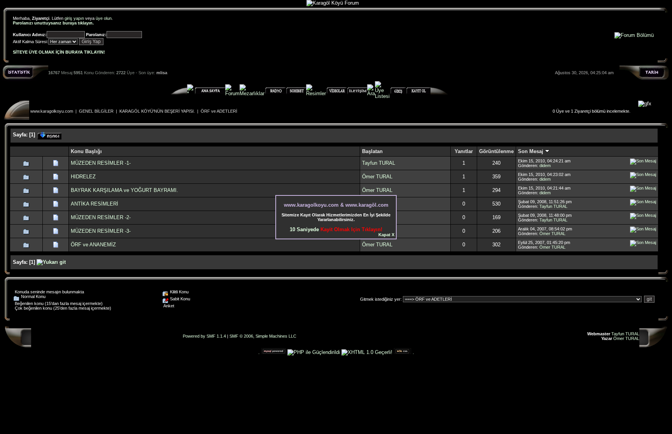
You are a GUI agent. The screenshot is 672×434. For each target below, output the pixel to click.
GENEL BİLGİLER (96, 111)
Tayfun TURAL (378, 163)
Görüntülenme (496, 151)
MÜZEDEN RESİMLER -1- (101, 163)
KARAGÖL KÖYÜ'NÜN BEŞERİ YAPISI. (157, 111)
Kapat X (386, 234)
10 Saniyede (336, 229)
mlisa (161, 72)
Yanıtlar (464, 151)
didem (545, 165)
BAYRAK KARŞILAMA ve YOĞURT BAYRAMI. (124, 190)
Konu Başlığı (86, 151)
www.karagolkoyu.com (51, 111)
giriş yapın (74, 18)
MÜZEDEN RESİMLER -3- (101, 231)
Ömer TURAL (377, 177)
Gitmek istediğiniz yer (380, 299)
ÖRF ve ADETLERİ (219, 111)
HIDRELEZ (83, 177)
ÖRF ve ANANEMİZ (93, 245)
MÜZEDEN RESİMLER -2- (101, 217)
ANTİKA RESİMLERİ (94, 204)
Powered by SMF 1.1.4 (204, 336)
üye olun (104, 18)
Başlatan (372, 151)
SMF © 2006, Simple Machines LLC (262, 336)
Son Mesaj (531, 151)
